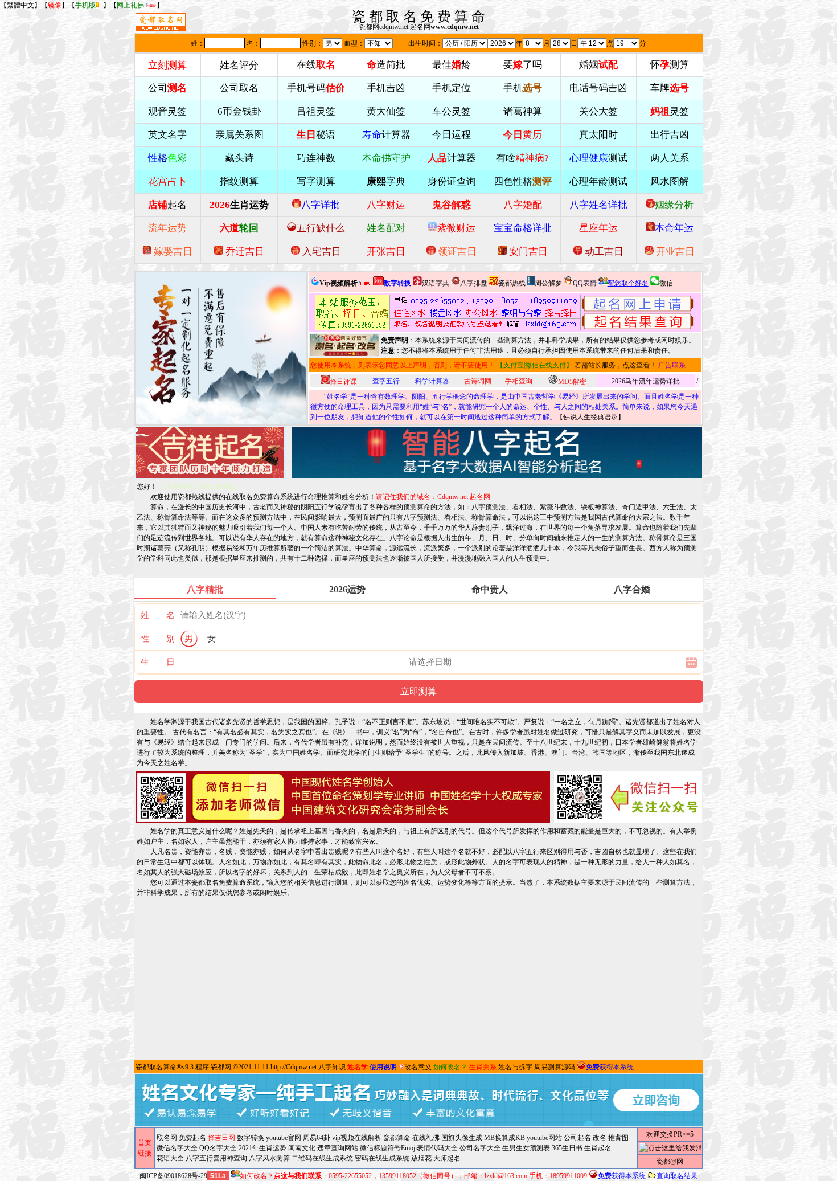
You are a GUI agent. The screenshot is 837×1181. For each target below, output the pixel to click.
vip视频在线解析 (356, 1138)
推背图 (618, 1138)
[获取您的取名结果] (638, 312)
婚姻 (598, 64)
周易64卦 (316, 1138)
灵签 (669, 111)
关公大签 (598, 111)
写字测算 (316, 181)
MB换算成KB (504, 1138)
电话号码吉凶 (598, 88)
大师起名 (447, 1158)
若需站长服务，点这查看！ (616, 365)
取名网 (167, 1138)
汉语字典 (435, 283)
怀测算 (669, 64)
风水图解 (669, 181)
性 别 (158, 638)
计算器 (386, 134)
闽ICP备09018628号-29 (173, 1176)
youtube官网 (283, 1138)
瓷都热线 (512, 283)
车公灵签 (451, 111)
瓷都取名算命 (156, 1067)
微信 (666, 283)
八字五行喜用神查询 (216, 1158)
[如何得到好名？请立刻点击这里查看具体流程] (448, 312)
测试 (598, 158)
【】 (54, 5)
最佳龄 (451, 64)
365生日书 (567, 1148)
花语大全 (170, 1158)
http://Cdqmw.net (293, 1067)
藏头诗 (239, 158)
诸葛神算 (522, 111)
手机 (522, 88)
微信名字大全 (177, 1148)
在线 (316, 64)
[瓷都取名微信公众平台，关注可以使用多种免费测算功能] (628, 797)
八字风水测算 (269, 1158)
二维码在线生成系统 (322, 1158)
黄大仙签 (386, 111)
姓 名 (158, 615)
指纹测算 (239, 181)
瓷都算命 (397, 1138)
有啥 (522, 158)
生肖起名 (598, 1148)
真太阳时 (598, 134)
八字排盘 (473, 283)
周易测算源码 (554, 1067)
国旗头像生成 (461, 1138)
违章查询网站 (337, 1148)
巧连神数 (316, 158)
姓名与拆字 (515, 1067)
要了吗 (522, 64)
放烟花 (421, 1158)
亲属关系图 (239, 134)
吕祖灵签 (316, 111)
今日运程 (451, 134)
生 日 (158, 662)
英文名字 (167, 134)
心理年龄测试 (598, 181)
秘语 (316, 134)
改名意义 (418, 1067)
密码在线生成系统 (382, 1158)
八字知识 (332, 1067)
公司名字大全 (479, 1148)
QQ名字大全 (218, 1148)
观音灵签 (167, 111)
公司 (167, 88)
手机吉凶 (386, 88)
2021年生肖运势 (262, 1148)
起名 (167, 204)
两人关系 (669, 158)
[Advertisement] (419, 977)
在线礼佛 (426, 1138)
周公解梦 (548, 283)
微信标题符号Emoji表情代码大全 (409, 1148)
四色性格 (523, 181)
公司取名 (239, 88)
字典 (386, 181)
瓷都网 (221, 1067)
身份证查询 (452, 181)
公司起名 (577, 1138)
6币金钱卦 (239, 111)
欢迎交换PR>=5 (670, 1134)
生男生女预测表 (526, 1148)
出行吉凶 (669, 134)
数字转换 (250, 1138)
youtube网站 (544, 1138)
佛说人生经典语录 (590, 417)
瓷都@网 (670, 1162)
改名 (599, 1138)
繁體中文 (20, 5)
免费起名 (192, 1138)
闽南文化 (301, 1148)
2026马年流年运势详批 (646, 381)
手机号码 (316, 88)
